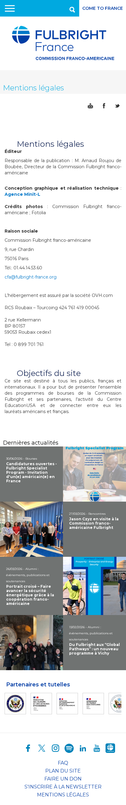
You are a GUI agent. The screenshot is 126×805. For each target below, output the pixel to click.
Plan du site (63, 771)
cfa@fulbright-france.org (31, 277)
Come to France (102, 8)
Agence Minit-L (22, 194)
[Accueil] (63, 43)
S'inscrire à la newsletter (63, 787)
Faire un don (63, 779)
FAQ (63, 763)
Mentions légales (63, 795)
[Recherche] (71, 8)
